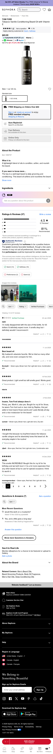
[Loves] (44, 9)
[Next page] (45, 486)
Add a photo (7, 556)
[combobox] (29, 10)
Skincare (5, 16)
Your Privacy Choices (9, 729)
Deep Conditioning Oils (24, 576)
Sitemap (39, 726)
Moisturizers (15, 16)
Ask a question (21, 28)
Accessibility (29, 726)
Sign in (11, 112)
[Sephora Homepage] (8, 9)
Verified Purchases (37, 306)
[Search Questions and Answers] (4, 501)
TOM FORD (7, 19)
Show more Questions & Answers (19, 537)
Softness (32, 31)
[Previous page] (3, 486)
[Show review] (10, 293)
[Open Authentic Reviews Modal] (25, 241)
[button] (33, 38)
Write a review (45, 214)
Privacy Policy (7, 726)
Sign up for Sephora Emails (14, 684)
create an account (24, 112)
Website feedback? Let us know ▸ (26, 584)
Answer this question (13, 529)
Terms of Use (18, 726)
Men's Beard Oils (24, 571)
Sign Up (40, 689)
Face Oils (25, 16)
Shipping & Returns (16, 116)
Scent (26, 31)
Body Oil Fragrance (32, 574)
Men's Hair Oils (8, 576)
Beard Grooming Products (12, 574)
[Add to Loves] (49, 89)
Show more (6, 180)
